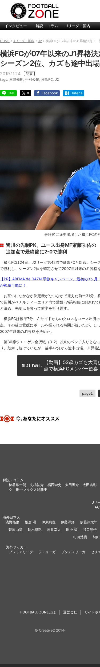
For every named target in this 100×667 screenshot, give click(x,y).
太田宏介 (72, 485)
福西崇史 (54, 485)
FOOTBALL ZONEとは (38, 612)
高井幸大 (54, 529)
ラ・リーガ (47, 552)
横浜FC (47, 79)
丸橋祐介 (37, 485)
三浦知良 (16, 79)
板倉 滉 (30, 522)
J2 (57, 79)
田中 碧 (72, 529)
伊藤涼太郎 (88, 522)
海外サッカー (16, 547)
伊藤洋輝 (68, 522)
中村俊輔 (32, 79)
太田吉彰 (90, 485)
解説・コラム (47, 25)
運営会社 (70, 612)
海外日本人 (11, 517)
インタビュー (16, 25)
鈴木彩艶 (35, 529)
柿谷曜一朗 (17, 485)
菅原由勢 (15, 529)
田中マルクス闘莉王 (31, 489)
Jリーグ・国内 (78, 25)
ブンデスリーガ (73, 552)
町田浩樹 (80, 537)
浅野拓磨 (12, 522)
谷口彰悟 (90, 529)
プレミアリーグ (21, 552)
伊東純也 (48, 522)
